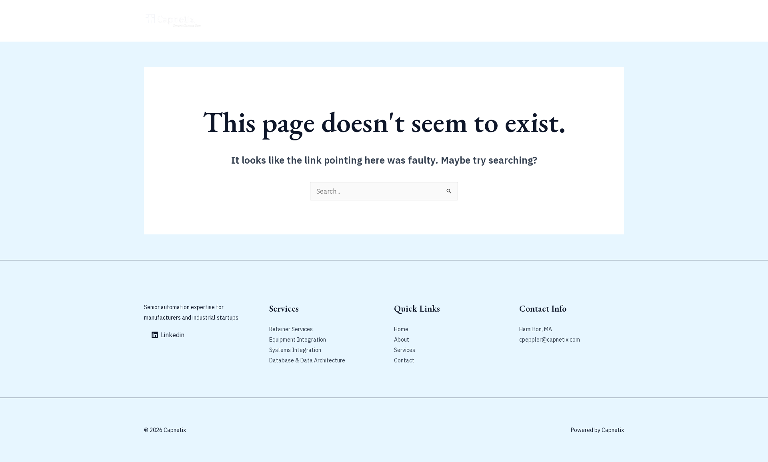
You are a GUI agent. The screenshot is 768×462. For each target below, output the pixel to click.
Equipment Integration (297, 339)
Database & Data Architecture (307, 360)
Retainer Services (290, 20)
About (250, 20)
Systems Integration (295, 350)
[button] (583, 20)
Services (404, 350)
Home (224, 20)
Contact (379, 20)
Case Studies (341, 20)
